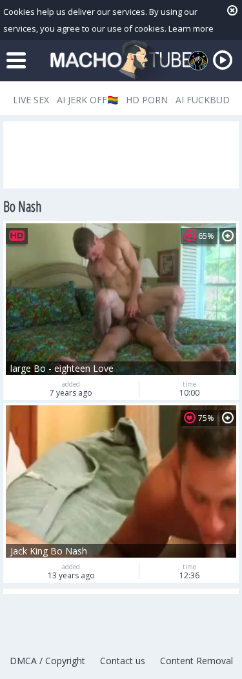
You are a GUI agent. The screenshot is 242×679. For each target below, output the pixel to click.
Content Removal (196, 660)
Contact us (122, 660)
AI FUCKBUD (203, 100)
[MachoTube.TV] (121, 60)
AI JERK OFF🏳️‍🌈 (87, 100)
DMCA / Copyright (47, 660)
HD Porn (147, 100)
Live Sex (31, 100)
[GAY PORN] (198, 60)
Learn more (191, 28)
